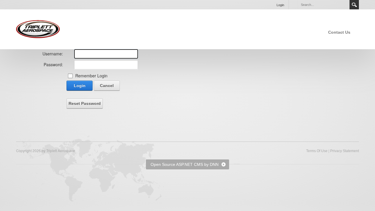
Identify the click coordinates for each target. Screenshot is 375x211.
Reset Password (85, 103)
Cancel (107, 85)
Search (354, 4)
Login (280, 5)
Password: (53, 64)
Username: (52, 54)
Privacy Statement (344, 151)
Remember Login (91, 76)
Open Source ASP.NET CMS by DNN (185, 164)
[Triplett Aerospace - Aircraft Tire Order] (38, 28)
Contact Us (339, 32)
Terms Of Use (317, 151)
